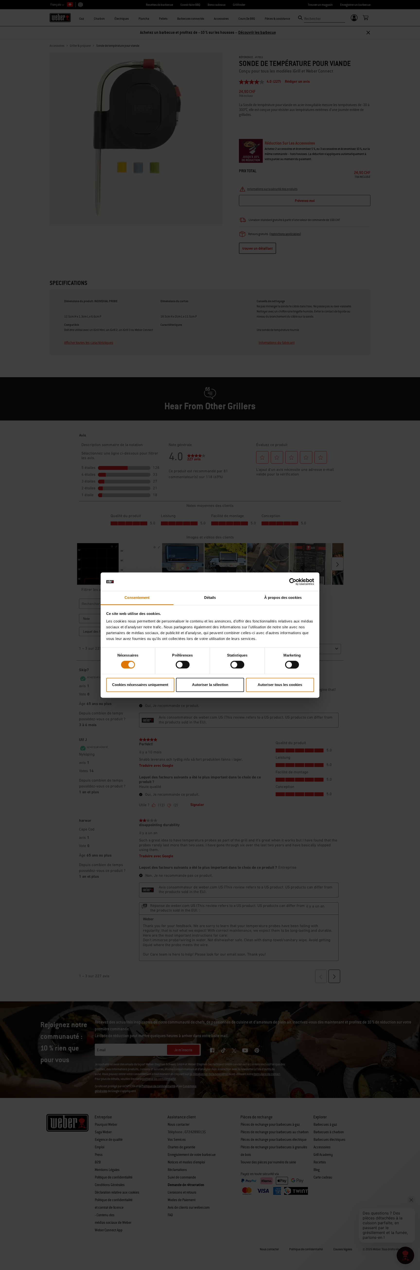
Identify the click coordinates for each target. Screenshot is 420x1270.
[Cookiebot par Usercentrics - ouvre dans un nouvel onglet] (292, 581)
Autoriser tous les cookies (280, 685)
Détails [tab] (210, 598)
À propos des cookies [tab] (283, 598)
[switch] (183, 664)
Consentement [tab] (136, 598)
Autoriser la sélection (210, 685)
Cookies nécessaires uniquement (140, 685)
